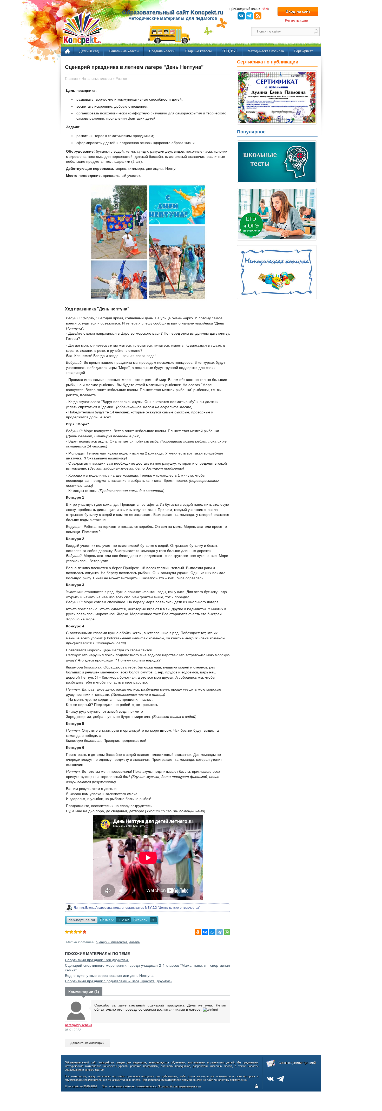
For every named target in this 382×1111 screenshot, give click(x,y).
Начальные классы (124, 51)
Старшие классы (198, 51)
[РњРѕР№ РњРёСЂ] (212, 932)
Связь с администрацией (297, 1063)
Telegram (249, 16)
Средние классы (162, 51)
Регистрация (296, 20)
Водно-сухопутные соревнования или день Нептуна (109, 975)
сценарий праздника (111, 942)
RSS (257, 16)
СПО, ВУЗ (230, 51)
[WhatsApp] (227, 932)
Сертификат (303, 51)
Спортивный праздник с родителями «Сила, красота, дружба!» (118, 981)
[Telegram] (219, 932)
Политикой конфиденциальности (179, 1086)
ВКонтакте (241, 16)
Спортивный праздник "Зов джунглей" (97, 960)
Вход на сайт (298, 11)
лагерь (134, 942)
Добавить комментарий (87, 1042)
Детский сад (89, 51)
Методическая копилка (266, 51)
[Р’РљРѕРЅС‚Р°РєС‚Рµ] (205, 932)
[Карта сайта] (257, 1086)
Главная (67, 51)
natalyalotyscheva (78, 1025)
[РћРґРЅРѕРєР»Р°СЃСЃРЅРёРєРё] (198, 932)
